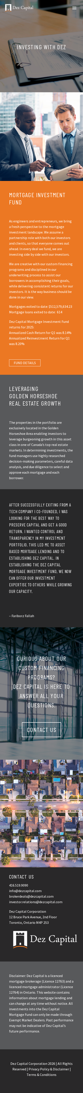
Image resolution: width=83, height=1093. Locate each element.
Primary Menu (74, 8)
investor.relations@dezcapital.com (35, 902)
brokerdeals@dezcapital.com (31, 896)
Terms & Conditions (41, 1074)
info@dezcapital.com (25, 891)
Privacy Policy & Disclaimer (49, 1069)
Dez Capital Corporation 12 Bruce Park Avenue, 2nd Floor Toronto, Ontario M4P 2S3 (33, 917)
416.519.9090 (18, 885)
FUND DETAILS (25, 363)
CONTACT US (41, 729)
